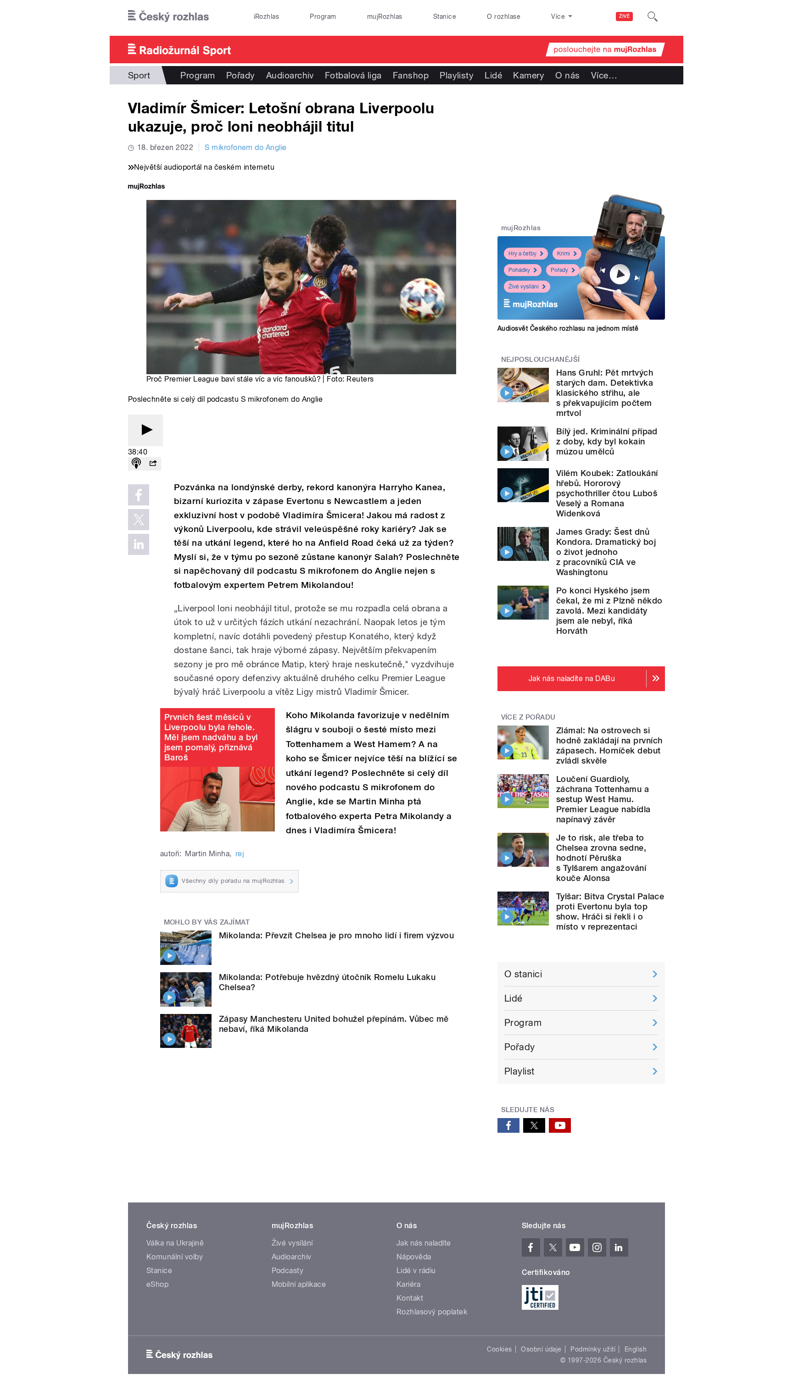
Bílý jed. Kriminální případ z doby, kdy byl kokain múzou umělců (607, 441)
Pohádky (519, 270)
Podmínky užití (592, 1349)
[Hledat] (652, 16)
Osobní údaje (541, 1349)
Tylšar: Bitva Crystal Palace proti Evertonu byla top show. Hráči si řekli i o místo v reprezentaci (610, 911)
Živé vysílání (523, 286)
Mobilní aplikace (299, 1284)
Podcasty (288, 1270)
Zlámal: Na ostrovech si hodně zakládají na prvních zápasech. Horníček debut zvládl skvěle (609, 745)
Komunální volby (174, 1256)
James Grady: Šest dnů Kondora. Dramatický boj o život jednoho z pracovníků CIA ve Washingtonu (606, 552)
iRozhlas (266, 16)
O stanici (523, 974)
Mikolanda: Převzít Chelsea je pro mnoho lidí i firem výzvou (336, 935)
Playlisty (457, 75)
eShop (157, 1284)
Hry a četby (522, 253)
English (636, 1349)
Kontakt (409, 1298)
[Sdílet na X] (138, 519)
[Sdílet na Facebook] (138, 494)
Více (604, 75)
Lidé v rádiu (416, 1270)
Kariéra (408, 1284)
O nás (567, 75)
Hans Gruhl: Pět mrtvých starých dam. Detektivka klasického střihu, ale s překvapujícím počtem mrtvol (604, 393)
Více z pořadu (528, 717)
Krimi (563, 253)
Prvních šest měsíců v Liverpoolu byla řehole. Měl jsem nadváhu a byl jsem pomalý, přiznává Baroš (211, 737)
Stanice (444, 16)
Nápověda (413, 1256)
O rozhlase (503, 16)
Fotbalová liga (353, 75)
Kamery (528, 75)
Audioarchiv (290, 75)
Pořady (240, 75)
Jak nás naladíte (423, 1243)
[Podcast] (136, 464)
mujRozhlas (384, 16)
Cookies (499, 1349)
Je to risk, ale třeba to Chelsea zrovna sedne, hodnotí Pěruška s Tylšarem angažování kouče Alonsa (601, 858)
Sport (139, 75)
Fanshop (411, 75)
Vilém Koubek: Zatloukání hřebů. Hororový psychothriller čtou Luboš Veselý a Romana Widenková (607, 493)
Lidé (493, 75)
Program (323, 16)
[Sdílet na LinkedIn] (138, 544)
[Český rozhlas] (168, 16)
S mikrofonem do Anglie (246, 147)
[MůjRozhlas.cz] (146, 187)
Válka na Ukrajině (175, 1243)
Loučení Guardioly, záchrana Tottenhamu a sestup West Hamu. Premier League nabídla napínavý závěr (603, 799)
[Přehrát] (145, 430)
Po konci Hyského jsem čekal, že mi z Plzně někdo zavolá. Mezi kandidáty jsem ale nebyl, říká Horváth (609, 611)
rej (239, 853)
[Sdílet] (153, 464)
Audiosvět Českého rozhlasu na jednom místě (567, 328)
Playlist (519, 1071)
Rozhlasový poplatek (431, 1311)
